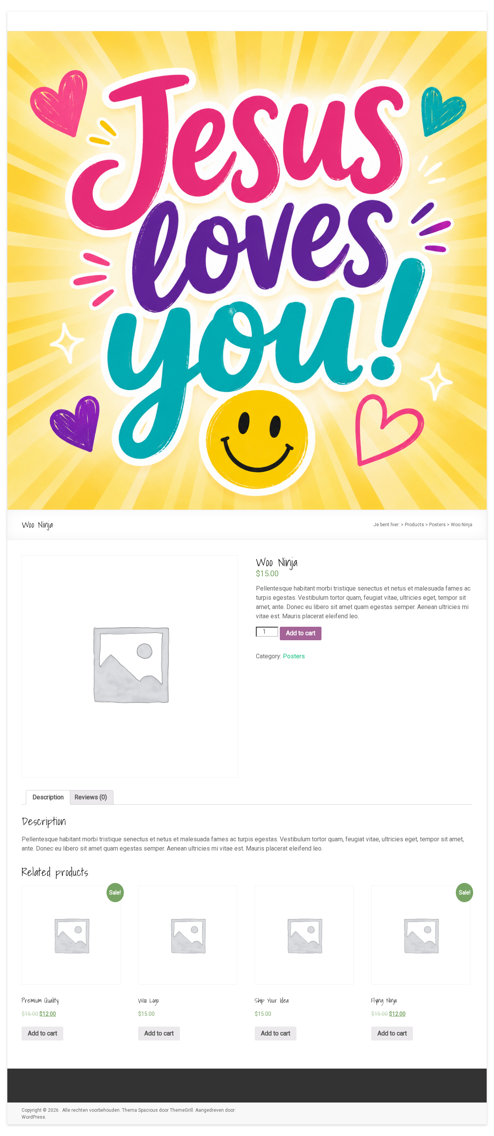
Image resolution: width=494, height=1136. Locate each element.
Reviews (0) (90, 797)
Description (48, 797)
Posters (294, 656)
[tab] (48, 797)
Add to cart (300, 633)
